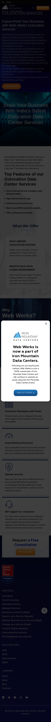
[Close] (46, 323)
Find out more (24, 393)
